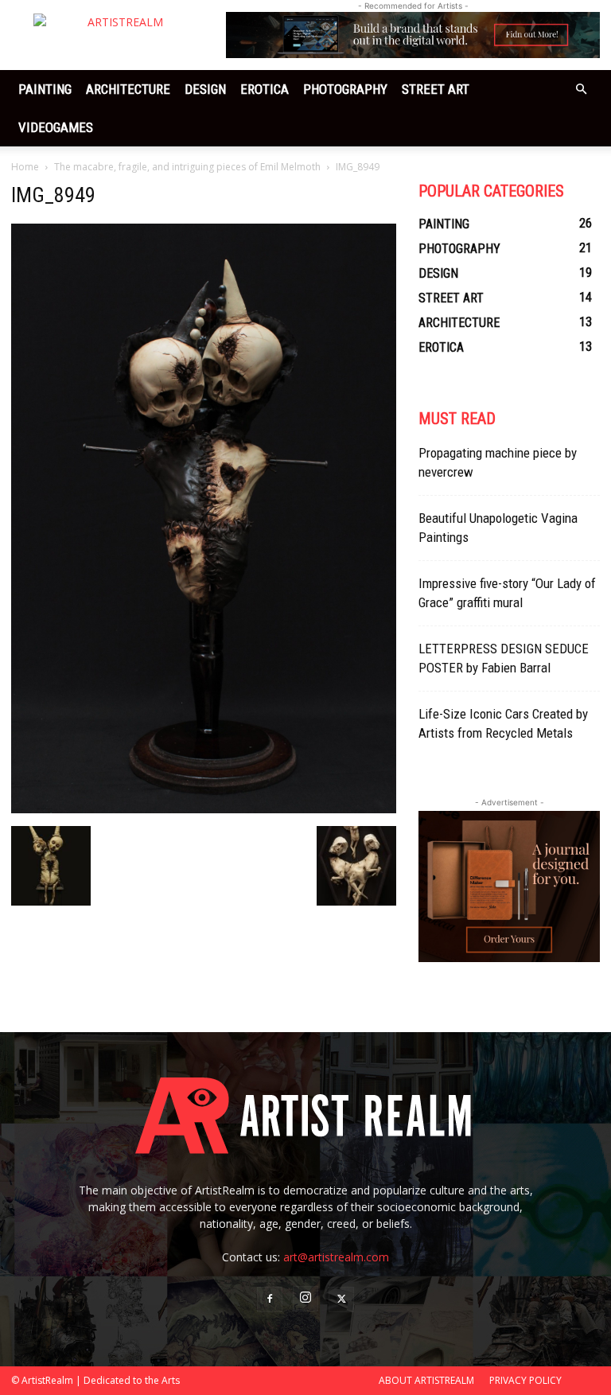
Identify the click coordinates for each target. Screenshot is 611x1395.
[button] (581, 89)
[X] (341, 1299)
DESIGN (205, 89)
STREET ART (435, 89)
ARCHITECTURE (128, 89)
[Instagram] (305, 1298)
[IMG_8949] (203, 809)
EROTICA (264, 89)
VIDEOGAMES (55, 127)
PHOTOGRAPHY (345, 89)
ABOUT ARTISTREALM (426, 1380)
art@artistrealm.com (336, 1256)
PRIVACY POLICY (525, 1380)
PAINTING (45, 89)
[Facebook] (269, 1299)
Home (25, 166)
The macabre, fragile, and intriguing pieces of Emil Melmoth (187, 166)
